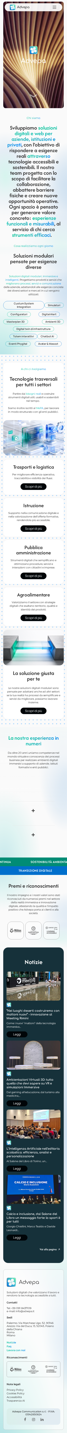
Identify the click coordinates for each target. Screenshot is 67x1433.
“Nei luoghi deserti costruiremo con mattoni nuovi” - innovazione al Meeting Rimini (33, 1014)
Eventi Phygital (18, 344)
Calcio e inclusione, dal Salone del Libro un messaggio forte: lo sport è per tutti (33, 1217)
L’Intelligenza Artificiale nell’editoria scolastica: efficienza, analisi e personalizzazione (33, 1152)
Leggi (17, 1034)
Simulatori (54, 305)
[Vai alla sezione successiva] (33, 96)
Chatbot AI (47, 336)
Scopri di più (33, 486)
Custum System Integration (24, 305)
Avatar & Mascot (48, 344)
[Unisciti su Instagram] (33, 1419)
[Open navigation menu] (54, 7)
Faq (9, 1346)
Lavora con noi (16, 1350)
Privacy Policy (15, 1389)
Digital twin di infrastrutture (33, 329)
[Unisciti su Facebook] (25, 1419)
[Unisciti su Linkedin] (42, 1419)
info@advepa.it (25, 1311)
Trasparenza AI (16, 1400)
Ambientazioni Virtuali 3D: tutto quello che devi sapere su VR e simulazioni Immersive (30, 1083)
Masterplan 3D (16, 321)
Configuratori (19, 314)
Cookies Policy (15, 1393)
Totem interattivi (23, 336)
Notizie (11, 1342)
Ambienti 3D (52, 321)
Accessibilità (14, 1397)
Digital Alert (49, 314)
